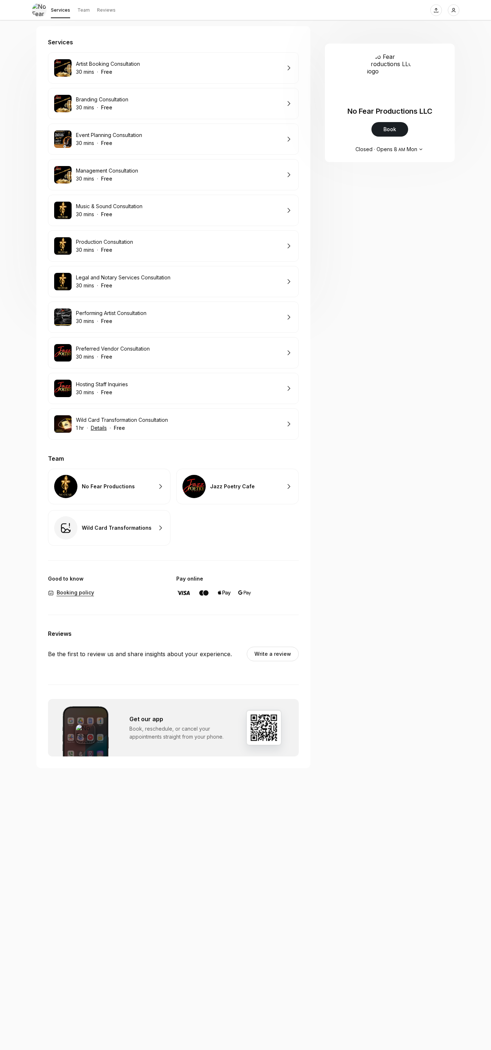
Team (83, 10)
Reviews (106, 10)
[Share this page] (436, 10)
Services (60, 10)
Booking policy (75, 592)
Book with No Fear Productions (109, 486)
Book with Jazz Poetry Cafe (237, 486)
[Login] (453, 10)
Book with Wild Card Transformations (109, 527)
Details (99, 428)
